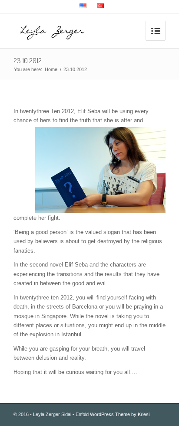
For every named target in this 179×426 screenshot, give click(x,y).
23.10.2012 (27, 60)
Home (51, 69)
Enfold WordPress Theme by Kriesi (112, 414)
